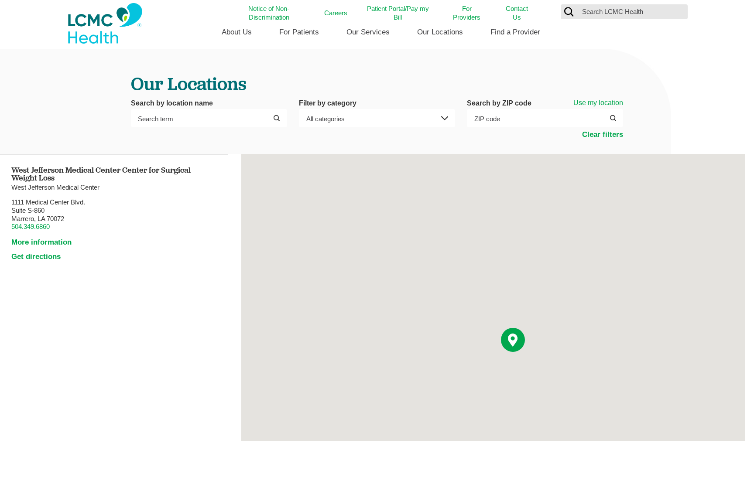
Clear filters (602, 134)
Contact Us (517, 13)
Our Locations (440, 32)
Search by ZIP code (499, 102)
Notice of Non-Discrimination (268, 13)
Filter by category (327, 102)
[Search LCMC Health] (569, 12)
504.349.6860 (30, 226)
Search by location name (172, 102)
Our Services (368, 32)
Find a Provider (515, 32)
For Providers (466, 13)
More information (41, 242)
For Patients (299, 32)
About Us (237, 32)
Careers (335, 13)
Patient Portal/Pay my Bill (398, 13)
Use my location (598, 102)
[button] (513, 340)
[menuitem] (237, 35)
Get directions (36, 256)
